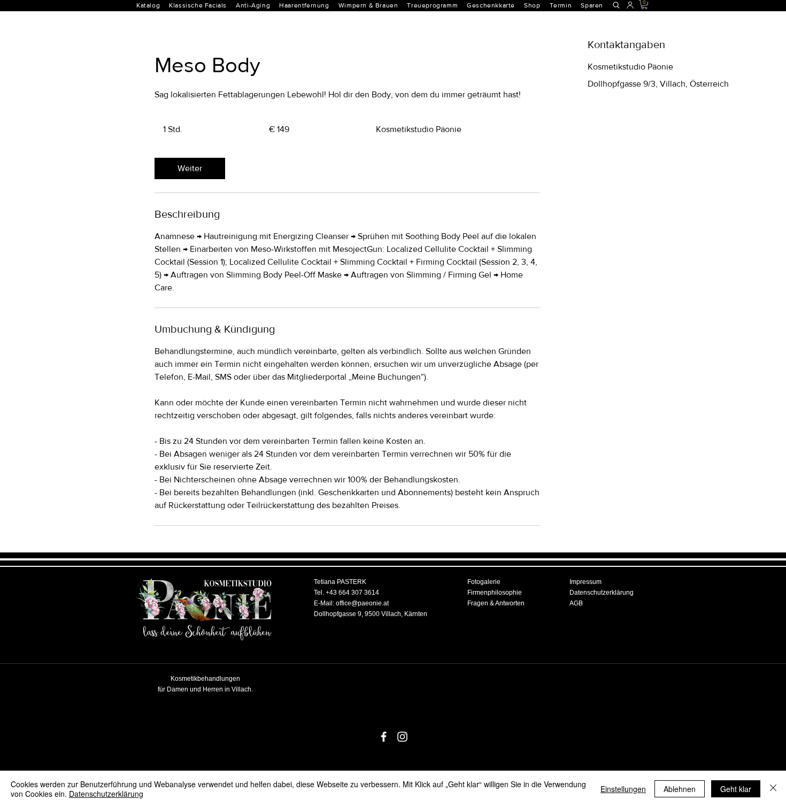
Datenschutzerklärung (106, 793)
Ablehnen (680, 788)
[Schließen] (773, 788)
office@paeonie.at (362, 603)
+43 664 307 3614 (352, 592)
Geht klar (735, 788)
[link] (190, 168)
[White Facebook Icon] (383, 736)
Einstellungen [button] (623, 788)
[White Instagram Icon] (402, 736)
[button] (308, 5)
